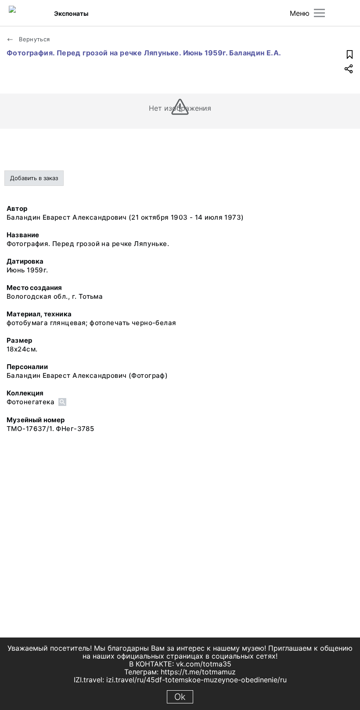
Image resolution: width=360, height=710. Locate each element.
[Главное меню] (319, 13)
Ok (180, 697)
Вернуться (33, 39)
